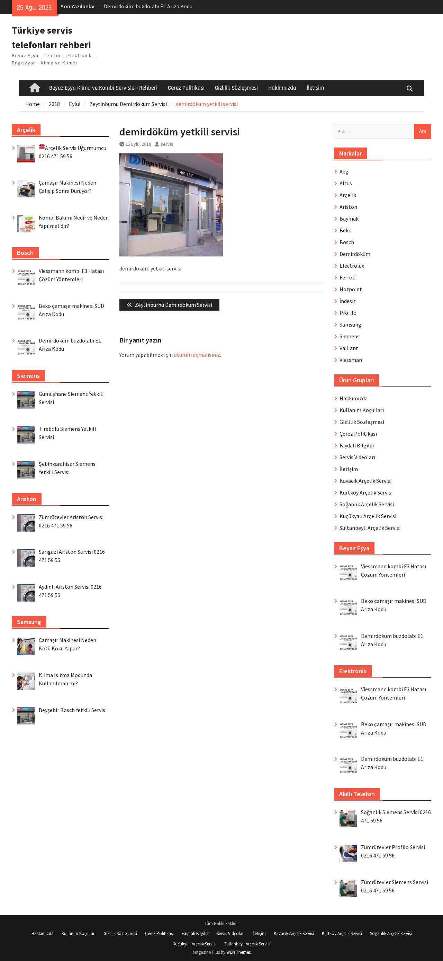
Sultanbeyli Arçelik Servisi (370, 527)
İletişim (315, 88)
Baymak (349, 218)
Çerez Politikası (186, 88)
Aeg (344, 171)
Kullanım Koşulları (362, 410)
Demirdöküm (355, 253)
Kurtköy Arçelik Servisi (366, 492)
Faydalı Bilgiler (357, 445)
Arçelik (348, 195)
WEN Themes (238, 952)
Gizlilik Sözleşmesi (236, 88)
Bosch (347, 242)
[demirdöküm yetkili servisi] (171, 254)
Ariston (348, 206)
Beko (346, 230)
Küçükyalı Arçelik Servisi (368, 516)
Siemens (350, 336)
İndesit (348, 300)
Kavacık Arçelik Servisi (365, 480)
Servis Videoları (357, 457)
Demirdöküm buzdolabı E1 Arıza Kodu (148, 6)
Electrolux (352, 265)
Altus (346, 183)
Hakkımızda (282, 88)
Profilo (348, 312)
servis (167, 144)
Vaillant (349, 348)
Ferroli (347, 277)
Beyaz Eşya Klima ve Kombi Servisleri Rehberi (103, 88)
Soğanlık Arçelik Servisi (367, 504)
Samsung (350, 324)
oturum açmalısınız (197, 354)
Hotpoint (351, 289)
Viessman (351, 359)
